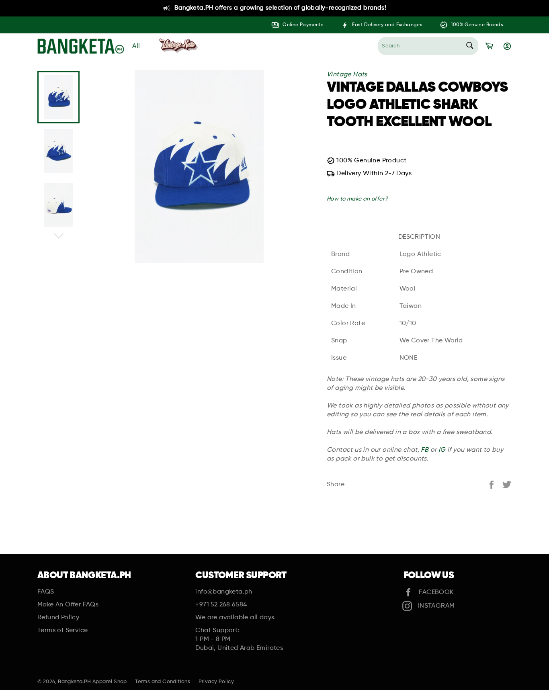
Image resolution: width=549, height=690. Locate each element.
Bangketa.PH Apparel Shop (92, 681)
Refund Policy (58, 617)
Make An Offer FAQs (67, 605)
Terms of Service (62, 630)
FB (424, 450)
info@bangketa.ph (223, 592)
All (136, 46)
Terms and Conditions (162, 681)
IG (442, 450)
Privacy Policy (216, 681)
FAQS (45, 592)
